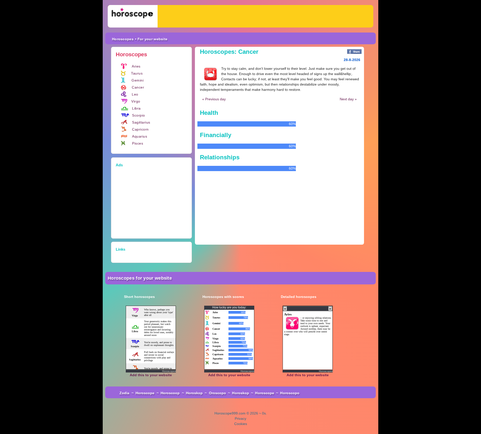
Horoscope (145, 393)
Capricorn (140, 129)
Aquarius (139, 136)
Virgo (135, 101)
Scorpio (138, 115)
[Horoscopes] (133, 16)
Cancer (138, 87)
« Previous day (214, 99)
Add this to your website (151, 375)
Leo (135, 94)
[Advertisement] (265, 16)
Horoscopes (123, 39)
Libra (136, 108)
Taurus (137, 73)
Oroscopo (217, 393)
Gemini (138, 80)
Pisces (137, 143)
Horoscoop (170, 393)
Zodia (124, 393)
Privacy (240, 418)
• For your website (151, 39)
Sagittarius (141, 122)
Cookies (240, 424)
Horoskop (194, 393)
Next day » (348, 99)
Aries (136, 66)
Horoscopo (289, 393)
